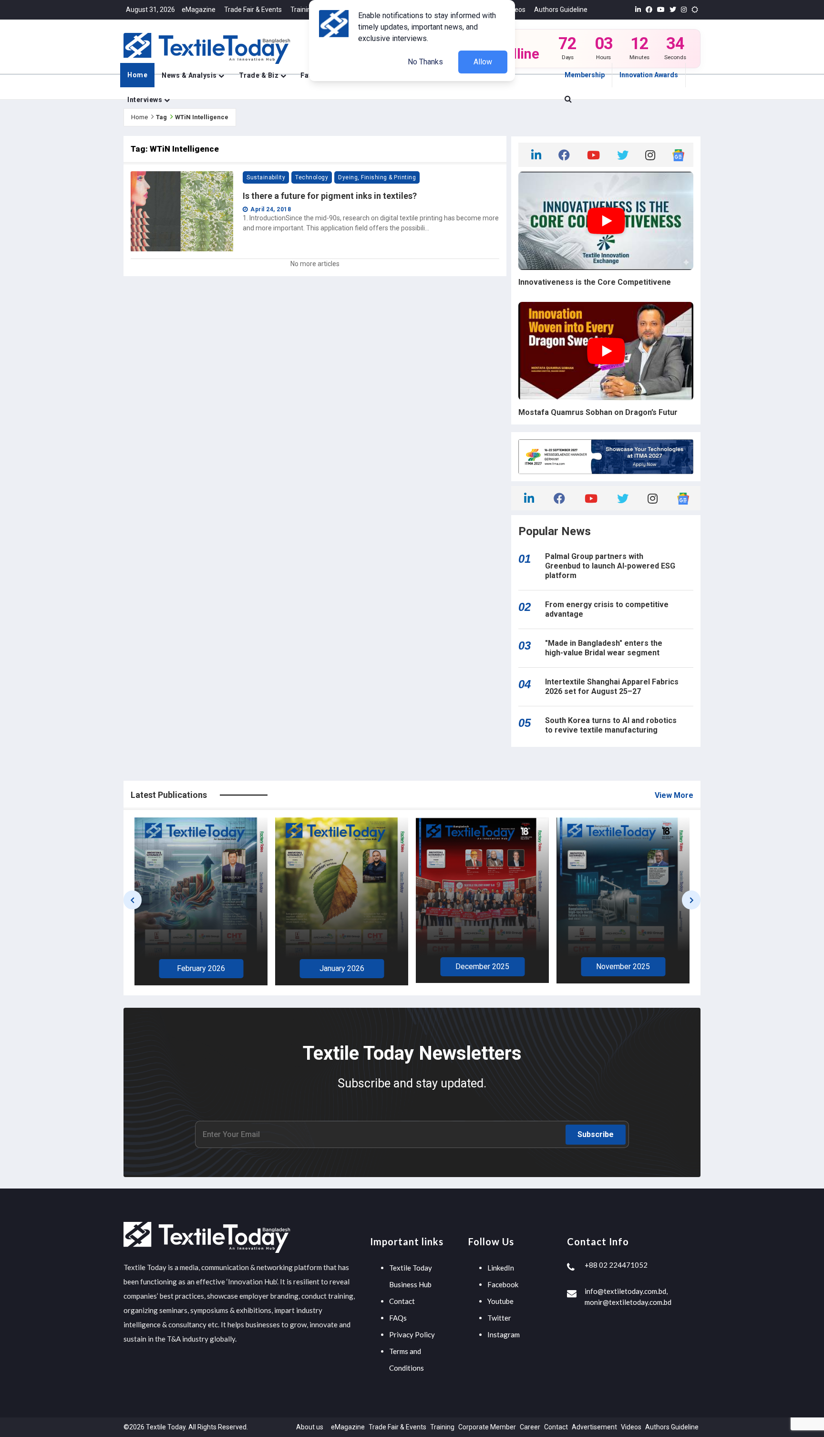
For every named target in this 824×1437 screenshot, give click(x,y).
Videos (515, 9)
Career (530, 1427)
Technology (311, 177)
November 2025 (482, 966)
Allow (483, 61)
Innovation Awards (648, 75)
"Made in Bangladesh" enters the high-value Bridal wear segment (603, 648)
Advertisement (594, 1427)
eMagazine (199, 9)
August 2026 (623, 969)
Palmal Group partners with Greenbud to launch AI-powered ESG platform (610, 566)
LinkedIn (500, 1267)
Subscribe (595, 1134)
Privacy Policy (412, 1334)
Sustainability (266, 177)
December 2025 (342, 966)
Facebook (502, 1284)
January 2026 (201, 968)
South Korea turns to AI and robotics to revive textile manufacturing (611, 725)
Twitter (499, 1317)
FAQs (398, 1317)
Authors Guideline (560, 9)
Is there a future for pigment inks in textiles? (330, 196)
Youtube (500, 1301)
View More (674, 795)
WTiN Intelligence (201, 117)
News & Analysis (190, 75)
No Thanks (425, 61)
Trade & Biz (259, 75)
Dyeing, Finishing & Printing (377, 177)
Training (302, 9)
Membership (585, 75)
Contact (402, 1301)
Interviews (145, 99)
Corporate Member (487, 1427)
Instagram (503, 1334)
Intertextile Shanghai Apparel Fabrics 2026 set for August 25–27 (612, 686)
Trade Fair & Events (253, 9)
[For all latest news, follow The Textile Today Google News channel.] (678, 154)
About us (309, 1427)
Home (137, 75)
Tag (161, 117)
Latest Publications (169, 795)
